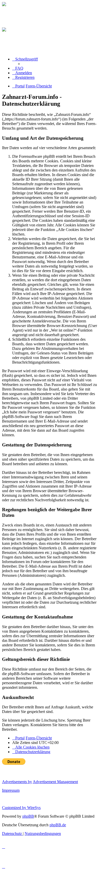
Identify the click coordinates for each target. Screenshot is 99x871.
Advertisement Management (55, 782)
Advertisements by (17, 782)
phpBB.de (58, 825)
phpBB (28, 816)
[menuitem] (17, 68)
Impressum (11, 790)
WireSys (34, 807)
